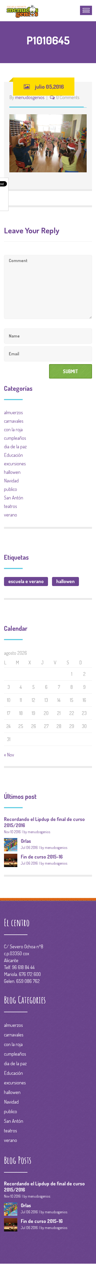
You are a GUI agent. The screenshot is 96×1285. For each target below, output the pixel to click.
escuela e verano (26, 581)
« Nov (9, 755)
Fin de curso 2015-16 (42, 857)
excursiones (15, 463)
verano (10, 515)
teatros (10, 506)
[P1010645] (48, 142)
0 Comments (67, 97)
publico (10, 489)
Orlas (26, 841)
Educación (13, 455)
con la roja (13, 429)
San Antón (13, 498)
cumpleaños (15, 438)
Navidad (11, 480)
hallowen (12, 472)
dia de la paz (15, 446)
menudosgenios (30, 97)
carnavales (13, 421)
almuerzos (13, 412)
